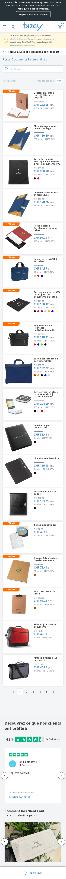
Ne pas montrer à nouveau (33, 14)
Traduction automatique (21, 792)
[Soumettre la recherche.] (6, 69)
